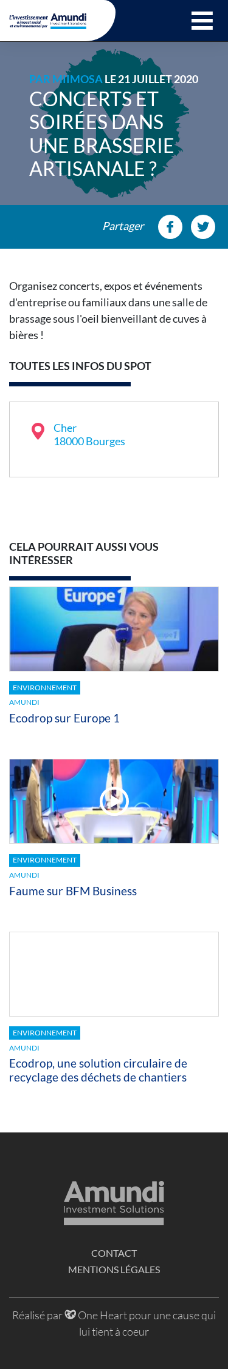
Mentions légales (114, 1269)
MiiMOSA (77, 79)
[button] (202, 20)
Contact (114, 1253)
